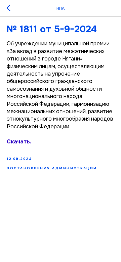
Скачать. (19, 141)
